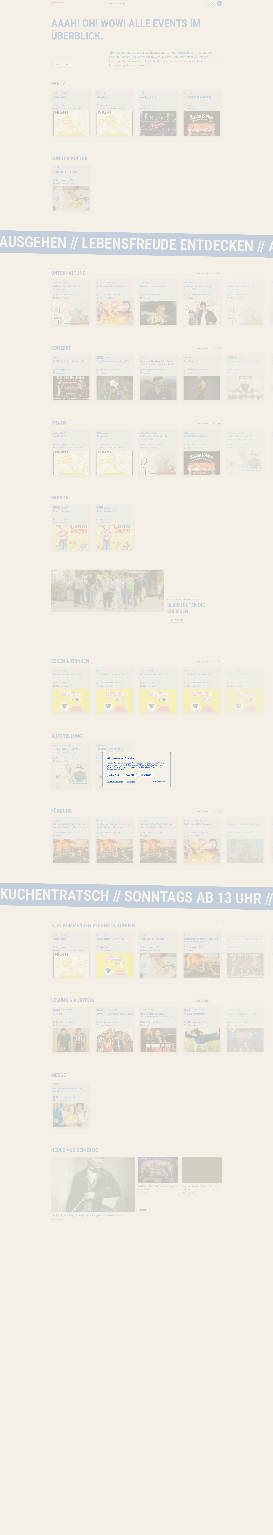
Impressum (131, 782)
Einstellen (146, 775)
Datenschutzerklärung (115, 782)
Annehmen (114, 775)
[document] (136, 769)
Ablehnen (130, 775)
